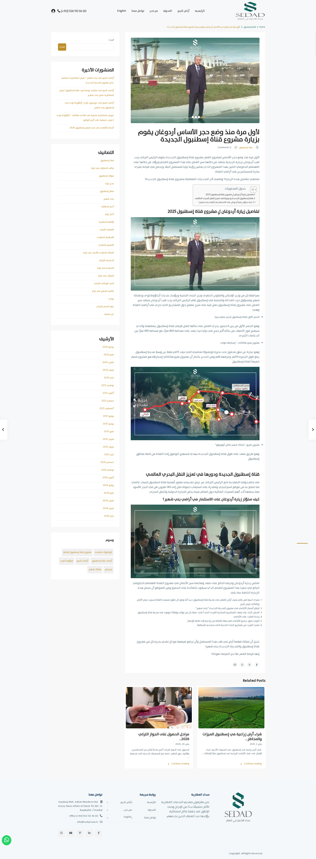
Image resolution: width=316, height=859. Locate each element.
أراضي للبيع (82, 561)
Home (262, 27)
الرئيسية (200, 11)
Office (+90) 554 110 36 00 (83, 816)
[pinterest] (80, 833)
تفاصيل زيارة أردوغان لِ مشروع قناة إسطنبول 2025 (230, 194)
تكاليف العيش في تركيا (103, 291)
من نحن (154, 11)
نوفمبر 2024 (107, 470)
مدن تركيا (109, 184)
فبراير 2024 (108, 508)
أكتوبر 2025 (108, 393)
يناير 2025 (109, 454)
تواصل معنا (137, 11)
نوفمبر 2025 (107, 385)
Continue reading (253, 764)
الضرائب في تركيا (106, 276)
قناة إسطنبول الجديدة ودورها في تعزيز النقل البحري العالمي (224, 198)
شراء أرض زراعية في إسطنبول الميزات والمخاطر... (232, 736)
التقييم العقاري (106, 245)
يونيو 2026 (108, 347)
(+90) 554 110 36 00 (73, 11)
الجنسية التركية (106, 260)
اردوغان (108, 569)
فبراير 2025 (108, 447)
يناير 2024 (109, 516)
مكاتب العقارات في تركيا (102, 168)
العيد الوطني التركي (104, 283)
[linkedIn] (89, 833)
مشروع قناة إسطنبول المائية (77, 552)
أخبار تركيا (109, 214)
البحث (111, 40)
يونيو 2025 (108, 424)
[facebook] (98, 833)
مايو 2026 (109, 355)
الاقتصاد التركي (106, 230)
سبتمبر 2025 (107, 401)
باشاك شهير (95, 569)
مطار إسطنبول (107, 191)
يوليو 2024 (108, 485)
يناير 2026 (109, 378)
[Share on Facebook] (256, 664)
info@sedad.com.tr (87, 822)
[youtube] (70, 833)
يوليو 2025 (108, 416)
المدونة (167, 11)
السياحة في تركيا (105, 268)
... (202, 753)
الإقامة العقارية (106, 222)
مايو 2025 (109, 431)
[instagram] (61, 833)
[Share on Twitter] (249, 664)
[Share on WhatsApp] (242, 664)
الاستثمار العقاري (105, 237)
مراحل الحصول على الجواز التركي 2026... (163, 736)
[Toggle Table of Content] (251, 189)
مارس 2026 (108, 362)
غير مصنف (109, 314)
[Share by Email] (235, 664)
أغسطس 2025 (106, 408)
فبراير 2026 (108, 370)
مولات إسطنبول (106, 176)
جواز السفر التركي (105, 306)
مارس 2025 (108, 439)
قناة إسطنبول (249, 27)
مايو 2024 (109, 493)
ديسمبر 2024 (107, 462)
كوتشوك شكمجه (103, 552)
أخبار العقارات (107, 207)
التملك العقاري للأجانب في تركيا (98, 253)
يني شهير (109, 199)
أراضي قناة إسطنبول (102, 561)
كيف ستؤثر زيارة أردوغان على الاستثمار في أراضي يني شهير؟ (225, 202)
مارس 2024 (108, 501)
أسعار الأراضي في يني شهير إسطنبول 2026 (91, 128)
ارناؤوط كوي (66, 561)
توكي (111, 299)
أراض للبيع (183, 11)
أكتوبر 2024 (108, 478)
